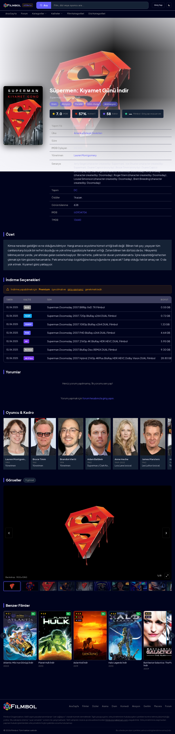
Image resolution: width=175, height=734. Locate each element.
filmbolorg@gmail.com (116, 720)
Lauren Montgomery (85, 155)
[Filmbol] (20, 706)
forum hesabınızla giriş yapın (98, 398)
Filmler (85, 706)
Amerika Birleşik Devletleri (88, 133)
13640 (77, 219)
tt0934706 (80, 212)
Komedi (124, 706)
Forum (24, 13)
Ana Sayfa (11, 13)
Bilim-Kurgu (93, 104)
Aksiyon (66, 104)
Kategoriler (38, 13)
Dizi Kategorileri (97, 13)
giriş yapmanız (75, 289)
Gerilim (147, 706)
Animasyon (110, 104)
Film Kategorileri (75, 13)
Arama (105, 706)
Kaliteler (55, 13)
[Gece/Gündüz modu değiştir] (169, 5)
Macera (78, 104)
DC (75, 190)
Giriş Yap (158, 5)
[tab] (12, 586)
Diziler (95, 706)
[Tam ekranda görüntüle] (167, 575)
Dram (54, 104)
